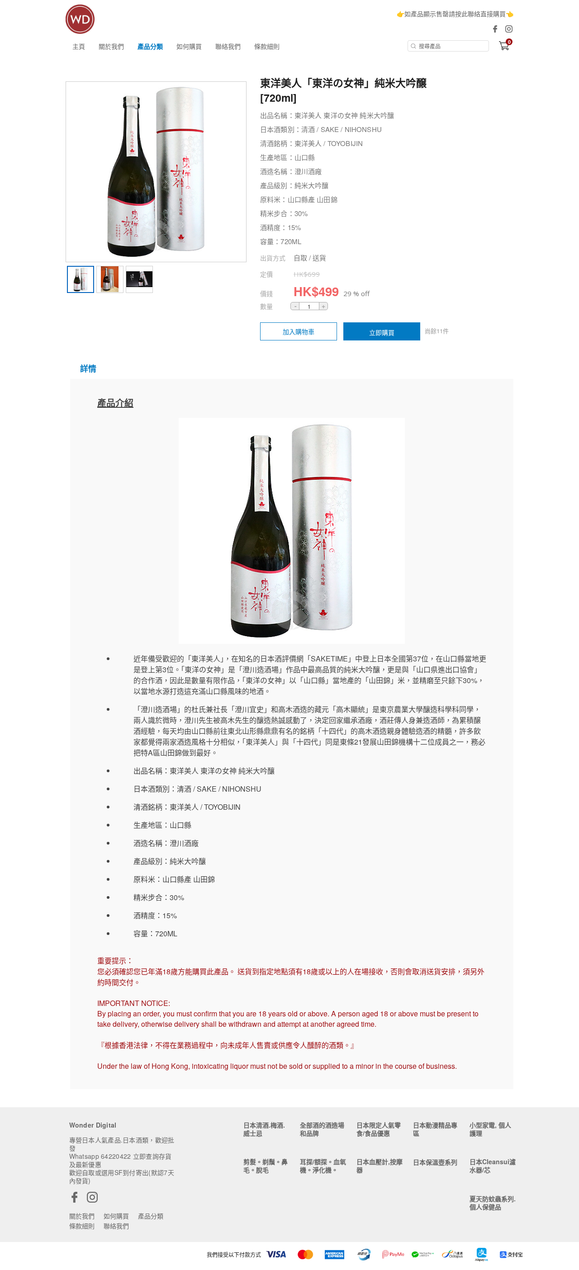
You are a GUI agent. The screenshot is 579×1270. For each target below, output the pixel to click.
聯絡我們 (228, 46)
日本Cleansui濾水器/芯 (493, 1165)
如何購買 (189, 46)
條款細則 (267, 46)
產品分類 (150, 46)
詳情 (88, 368)
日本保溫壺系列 (435, 1162)
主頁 (78, 46)
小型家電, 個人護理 (490, 1129)
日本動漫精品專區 (435, 1129)
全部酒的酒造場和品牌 (322, 1129)
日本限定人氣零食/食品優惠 (378, 1129)
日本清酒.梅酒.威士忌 (264, 1129)
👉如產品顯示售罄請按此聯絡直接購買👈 (455, 13)
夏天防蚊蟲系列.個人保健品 (493, 1202)
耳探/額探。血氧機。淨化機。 (323, 1165)
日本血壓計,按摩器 (379, 1165)
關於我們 (111, 46)
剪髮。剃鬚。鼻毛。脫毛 (265, 1165)
